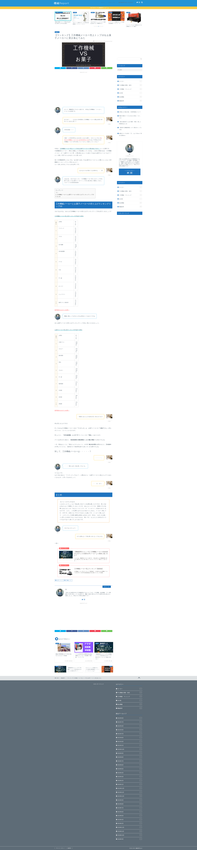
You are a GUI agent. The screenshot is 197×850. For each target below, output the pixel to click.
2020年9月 (129, 753)
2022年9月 (129, 718)
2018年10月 (129, 835)
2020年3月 (129, 776)
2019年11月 (129, 792)
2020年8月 (129, 757)
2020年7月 (129, 761)
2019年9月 (129, 800)
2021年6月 (129, 737)
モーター (130, 81)
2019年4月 (129, 819)
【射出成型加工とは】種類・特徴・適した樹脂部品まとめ (130, 122)
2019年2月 (129, 823)
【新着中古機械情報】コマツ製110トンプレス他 (130, 128)
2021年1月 (129, 745)
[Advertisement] (83, 89)
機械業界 (57, 32)
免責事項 (69, 848)
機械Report (61, 3)
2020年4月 (129, 772)
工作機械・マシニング (130, 89)
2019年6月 (129, 811)
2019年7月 (129, 808)
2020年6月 (129, 765)
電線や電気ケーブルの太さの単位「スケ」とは (130, 116)
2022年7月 (129, 722)
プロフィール (111, 2)
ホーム (103, 2)
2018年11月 (129, 831)
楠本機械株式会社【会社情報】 (126, 2)
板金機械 (130, 97)
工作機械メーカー (68, 580)
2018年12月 (129, 827)
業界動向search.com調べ (62, 310)
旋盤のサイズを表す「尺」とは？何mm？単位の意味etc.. (130, 134)
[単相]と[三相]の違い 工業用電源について (130, 112)
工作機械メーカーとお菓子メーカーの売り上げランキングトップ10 (75, 194)
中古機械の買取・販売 (130, 85)
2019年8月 (129, 804)
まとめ (58, 196)
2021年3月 (129, 741)
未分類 (130, 93)
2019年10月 (129, 796)
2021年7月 (129, 733)
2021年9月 (129, 729)
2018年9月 (129, 839)
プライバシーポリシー (60, 848)
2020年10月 (129, 749)
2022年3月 (129, 726)
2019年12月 (129, 788)
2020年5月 (129, 768)
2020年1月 (129, 784)
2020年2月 (129, 780)
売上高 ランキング (59, 580)
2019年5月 (129, 815)
